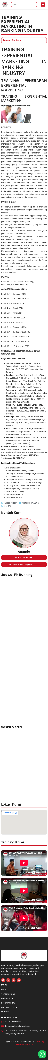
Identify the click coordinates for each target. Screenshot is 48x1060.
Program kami (8, 1002)
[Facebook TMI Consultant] (3, 980)
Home (4, 989)
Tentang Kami (8, 994)
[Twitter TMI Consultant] (8, 980)
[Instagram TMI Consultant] (19, 980)
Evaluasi (5, 1011)
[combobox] (24, 4)
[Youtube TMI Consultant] (14, 980)
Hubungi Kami (7, 1007)
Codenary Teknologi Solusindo (29, 1043)
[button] (43, 4)
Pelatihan (5, 998)
